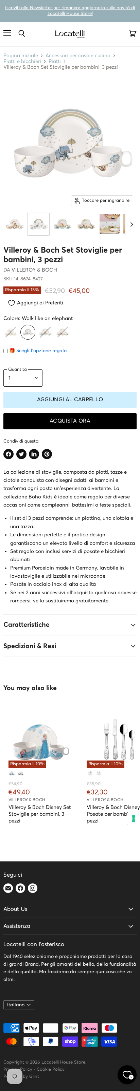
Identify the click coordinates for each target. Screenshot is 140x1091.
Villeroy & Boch (34, 270)
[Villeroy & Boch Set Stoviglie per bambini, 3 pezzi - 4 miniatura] (86, 224)
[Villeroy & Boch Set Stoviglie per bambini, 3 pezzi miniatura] (14, 224)
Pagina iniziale (20, 55)
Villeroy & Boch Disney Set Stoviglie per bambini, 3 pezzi (39, 814)
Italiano (15, 1005)
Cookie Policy (51, 1069)
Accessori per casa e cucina (78, 55)
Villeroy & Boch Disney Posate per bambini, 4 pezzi (113, 814)
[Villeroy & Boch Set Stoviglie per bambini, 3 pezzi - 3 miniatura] (62, 224)
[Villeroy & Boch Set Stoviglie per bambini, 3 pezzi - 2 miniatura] (38, 224)
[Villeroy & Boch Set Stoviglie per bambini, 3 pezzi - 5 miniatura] (110, 224)
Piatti (55, 61)
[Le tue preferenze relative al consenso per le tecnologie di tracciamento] (133, 818)
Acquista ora (70, 421)
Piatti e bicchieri (22, 61)
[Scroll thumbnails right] (130, 224)
